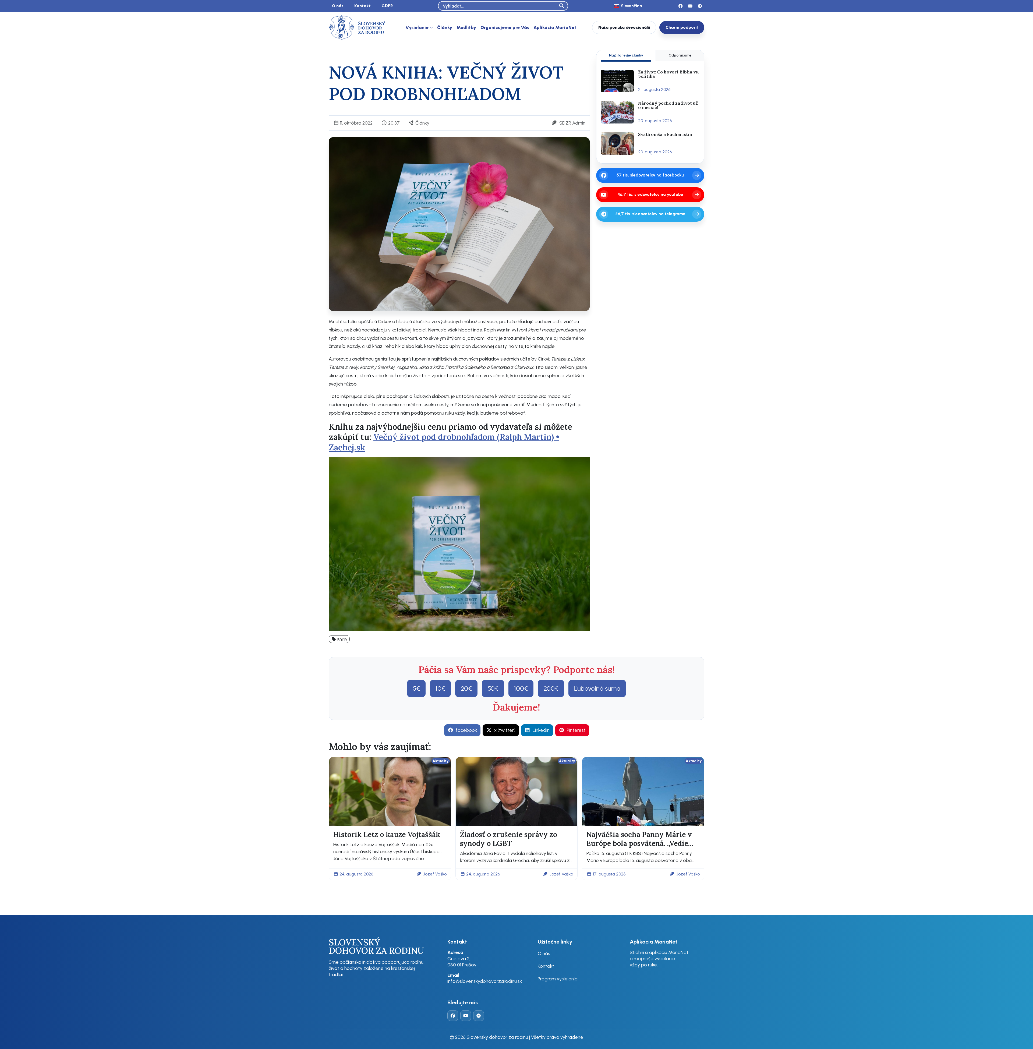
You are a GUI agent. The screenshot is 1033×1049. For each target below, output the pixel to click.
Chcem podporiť (682, 27)
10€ (440, 688)
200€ (550, 688)
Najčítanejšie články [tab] (626, 55)
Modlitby (466, 27)
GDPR (387, 5)
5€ (416, 688)
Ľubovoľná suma (597, 688)
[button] (339, 639)
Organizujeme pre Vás (504, 27)
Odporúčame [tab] (680, 55)
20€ (466, 688)
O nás (338, 5)
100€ (521, 688)
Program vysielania (558, 978)
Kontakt (362, 5)
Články (444, 27)
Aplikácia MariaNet (554, 27)
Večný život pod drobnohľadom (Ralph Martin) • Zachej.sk (444, 442)
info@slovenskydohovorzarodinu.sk (484, 981)
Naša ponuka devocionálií (624, 27)
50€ (492, 688)
